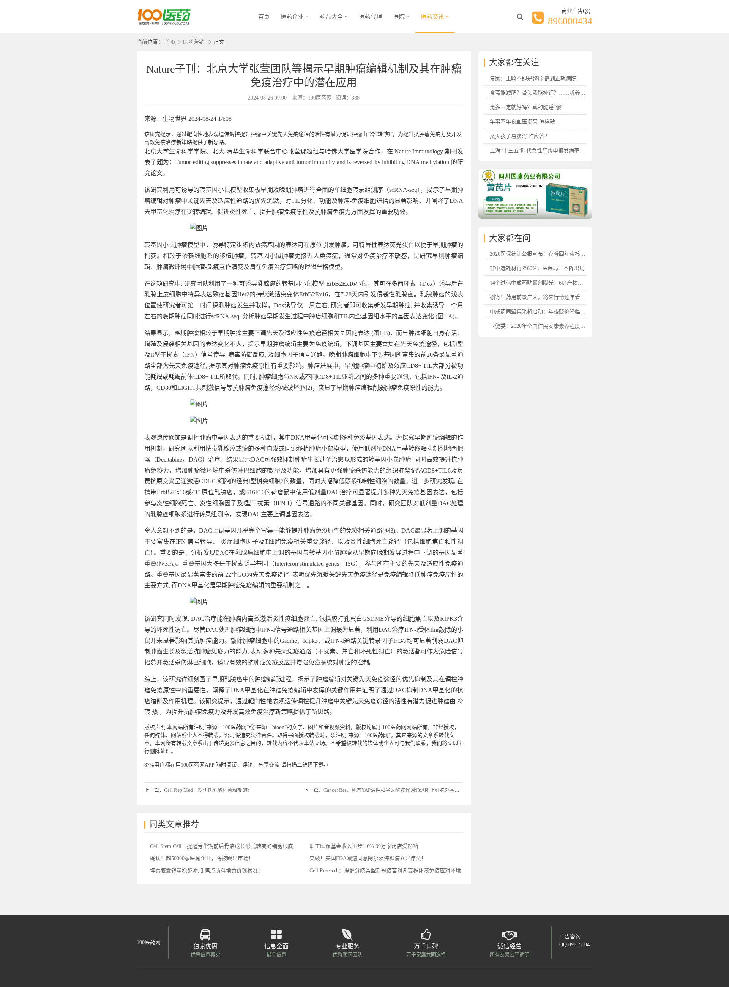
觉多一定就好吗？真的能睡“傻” (526, 107)
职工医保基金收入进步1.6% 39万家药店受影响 (363, 846)
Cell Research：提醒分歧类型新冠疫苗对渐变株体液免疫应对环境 (385, 870)
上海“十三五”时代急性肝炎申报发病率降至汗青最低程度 (556, 150)
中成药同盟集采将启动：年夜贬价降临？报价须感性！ (553, 312)
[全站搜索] (519, 17)
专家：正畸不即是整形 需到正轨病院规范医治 (544, 78)
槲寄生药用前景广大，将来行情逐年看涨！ (540, 297)
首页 (264, 17)
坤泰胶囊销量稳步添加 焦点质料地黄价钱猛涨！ (206, 870)
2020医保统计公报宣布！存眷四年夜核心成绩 (543, 254)
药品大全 (331, 17)
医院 (399, 17)
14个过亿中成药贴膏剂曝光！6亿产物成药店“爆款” (549, 283)
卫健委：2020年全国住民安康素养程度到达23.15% (549, 326)
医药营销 (193, 42)
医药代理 (370, 17)
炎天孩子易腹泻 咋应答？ (520, 136)
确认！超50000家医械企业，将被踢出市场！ (202, 858)
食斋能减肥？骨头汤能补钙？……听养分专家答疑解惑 (553, 93)
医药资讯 (432, 17)
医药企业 (292, 17)
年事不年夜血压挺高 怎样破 (522, 122)
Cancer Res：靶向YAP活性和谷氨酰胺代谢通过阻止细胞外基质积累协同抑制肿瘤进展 (416, 790)
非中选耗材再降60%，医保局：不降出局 (537, 268)
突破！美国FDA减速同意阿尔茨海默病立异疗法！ (367, 858)
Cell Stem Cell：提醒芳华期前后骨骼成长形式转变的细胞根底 (221, 846)
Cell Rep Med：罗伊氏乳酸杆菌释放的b (207, 790)
